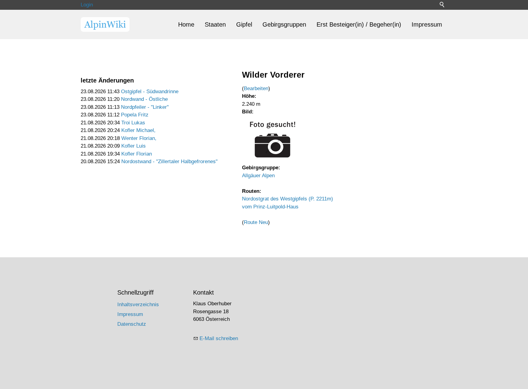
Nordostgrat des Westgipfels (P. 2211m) (287, 199)
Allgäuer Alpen (258, 175)
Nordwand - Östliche (144, 99)
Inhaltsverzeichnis (138, 304)
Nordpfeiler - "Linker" (145, 107)
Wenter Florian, (138, 138)
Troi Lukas (133, 123)
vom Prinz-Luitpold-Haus (270, 207)
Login (87, 5)
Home (186, 24)
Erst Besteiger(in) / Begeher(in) (359, 24)
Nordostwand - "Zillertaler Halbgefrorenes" (169, 161)
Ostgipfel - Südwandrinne (149, 91)
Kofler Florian (136, 154)
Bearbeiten (256, 88)
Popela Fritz (134, 115)
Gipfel (244, 24)
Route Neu (256, 222)
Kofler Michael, (138, 130)
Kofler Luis (133, 146)
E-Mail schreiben (219, 338)
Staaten (215, 24)
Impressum (427, 24)
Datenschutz (131, 324)
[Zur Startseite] (105, 24)
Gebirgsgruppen (284, 24)
